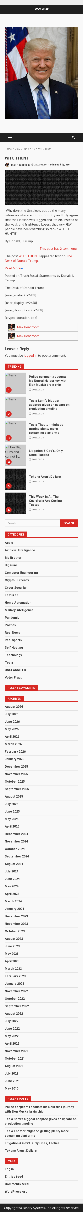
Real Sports (13, 640)
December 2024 (16, 834)
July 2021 (11, 1073)
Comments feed (17, 1184)
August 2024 (14, 864)
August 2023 (14, 939)
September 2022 (17, 1006)
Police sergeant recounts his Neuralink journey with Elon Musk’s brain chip (15, 383)
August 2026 (14, 707)
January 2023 (14, 983)
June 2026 (12, 721)
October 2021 (15, 1058)
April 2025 (12, 826)
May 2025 (12, 819)
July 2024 (11, 871)
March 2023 (13, 969)
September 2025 (17, 789)
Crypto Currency (17, 580)
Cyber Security (15, 587)
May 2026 (12, 729)
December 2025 (16, 766)
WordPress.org (16, 1191)
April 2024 (12, 894)
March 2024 (13, 901)
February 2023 (15, 976)
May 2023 (12, 954)
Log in (9, 1169)
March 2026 (13, 744)
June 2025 (12, 811)
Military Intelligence (19, 610)
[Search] (73, 137)
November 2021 (16, 1051)
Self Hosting (14, 647)
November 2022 (16, 991)
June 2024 (12, 879)
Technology (13, 655)
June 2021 (12, 1081)
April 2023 (12, 961)
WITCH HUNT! (29, 256)
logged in (30, 355)
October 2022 (15, 998)
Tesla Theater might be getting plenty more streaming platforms (15, 431)
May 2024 (12, 886)
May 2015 (12, 1088)
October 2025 (15, 781)
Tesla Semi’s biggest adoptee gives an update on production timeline (15, 407)
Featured (11, 595)
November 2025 (16, 774)
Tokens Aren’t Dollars (15, 479)
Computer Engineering (21, 573)
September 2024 (17, 856)
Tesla (9, 662)
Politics (10, 625)
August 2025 (14, 796)
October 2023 (15, 931)
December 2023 (16, 916)
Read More (13, 268)
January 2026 (14, 759)
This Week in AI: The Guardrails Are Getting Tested (15, 503)
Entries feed (14, 1176)
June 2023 (12, 946)
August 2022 (14, 1013)
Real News (12, 632)
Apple (9, 543)
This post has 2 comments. (59, 248)
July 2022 (11, 1021)
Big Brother (13, 558)
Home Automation (18, 602)
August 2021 (14, 1066)
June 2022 (12, 1028)
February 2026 (15, 751)
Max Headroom (20, 164)
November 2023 (16, 924)
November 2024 (16, 841)
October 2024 (15, 849)
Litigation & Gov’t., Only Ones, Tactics (15, 455)
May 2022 (12, 1036)
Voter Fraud (13, 677)
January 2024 (14, 909)
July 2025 (11, 804)
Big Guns (11, 565)
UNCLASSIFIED (15, 670)
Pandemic (12, 617)
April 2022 (12, 1043)
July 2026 (11, 714)
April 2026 (12, 736)
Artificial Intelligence (20, 550)
